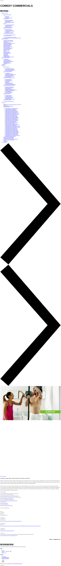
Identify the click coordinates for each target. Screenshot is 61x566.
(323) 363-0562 (8, 563)
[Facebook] (3, 560)
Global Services (4, 552)
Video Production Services (5, 557)
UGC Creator (4, 556)
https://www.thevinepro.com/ (4, 503)
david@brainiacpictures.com (17, 563)
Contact (3, 550)
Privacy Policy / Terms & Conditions (7, 551)
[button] (31, 102)
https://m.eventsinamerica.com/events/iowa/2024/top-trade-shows (8, 535)
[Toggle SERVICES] (2, 66)
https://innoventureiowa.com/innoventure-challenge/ (7, 530)
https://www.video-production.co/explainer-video (6, 498)
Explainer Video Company (5, 558)
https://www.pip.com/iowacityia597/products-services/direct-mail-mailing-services (11, 521)
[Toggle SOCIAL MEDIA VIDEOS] (2, 58)
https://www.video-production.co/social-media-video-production (8, 500)
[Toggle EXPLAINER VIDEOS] (2, 39)
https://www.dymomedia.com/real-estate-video (6, 505)
